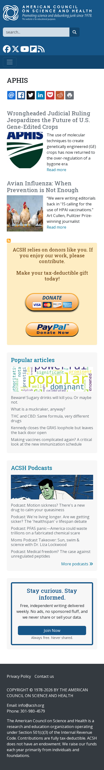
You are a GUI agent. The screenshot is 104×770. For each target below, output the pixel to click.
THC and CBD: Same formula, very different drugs (50, 418)
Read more (56, 169)
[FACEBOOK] (21, 95)
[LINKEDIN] (40, 95)
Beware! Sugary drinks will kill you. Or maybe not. (51, 400)
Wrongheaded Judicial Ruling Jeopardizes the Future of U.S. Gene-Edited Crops (48, 120)
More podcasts (75, 564)
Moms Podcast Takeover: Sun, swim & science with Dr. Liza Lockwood (45, 542)
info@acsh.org (31, 705)
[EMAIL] (11, 95)
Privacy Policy (19, 676)
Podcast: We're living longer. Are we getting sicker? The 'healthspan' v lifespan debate (50, 519)
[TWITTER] (31, 95)
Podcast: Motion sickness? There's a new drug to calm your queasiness (48, 507)
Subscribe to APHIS (9, 241)
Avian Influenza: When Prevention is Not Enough (43, 187)
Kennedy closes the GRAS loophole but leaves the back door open (52, 430)
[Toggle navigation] (9, 62)
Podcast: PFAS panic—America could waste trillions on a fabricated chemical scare (49, 531)
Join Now (52, 630)
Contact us (44, 676)
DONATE (52, 297)
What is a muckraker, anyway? (38, 409)
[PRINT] (69, 95)
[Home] (50, 12)
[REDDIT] (60, 95)
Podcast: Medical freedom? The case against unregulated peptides (50, 554)
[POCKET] (50, 95)
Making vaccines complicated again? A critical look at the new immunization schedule (51, 442)
